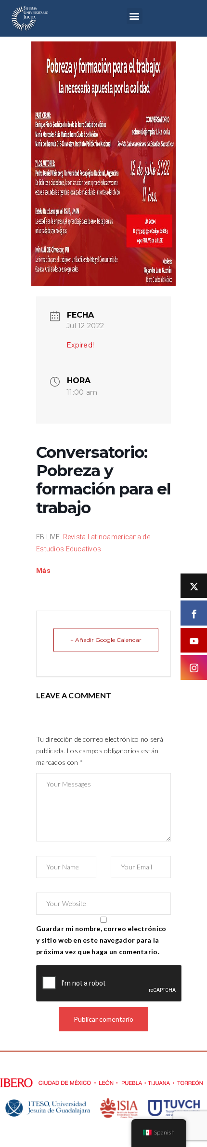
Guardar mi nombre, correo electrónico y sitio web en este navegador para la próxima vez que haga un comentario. (101, 940)
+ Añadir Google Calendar (106, 639)
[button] (134, 16)
